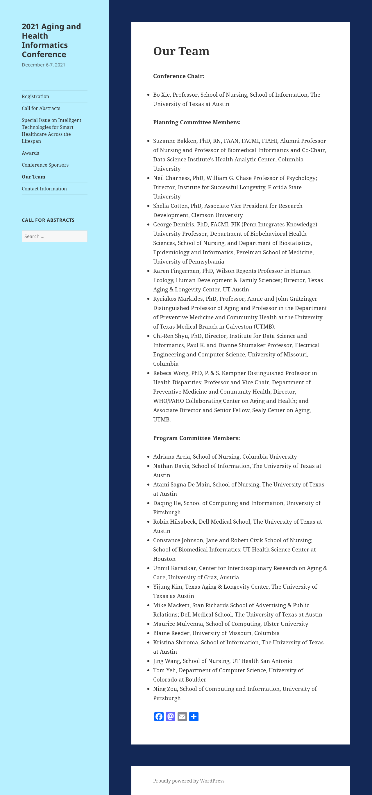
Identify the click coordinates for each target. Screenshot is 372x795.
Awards (30, 153)
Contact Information (44, 188)
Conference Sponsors (45, 165)
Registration (35, 96)
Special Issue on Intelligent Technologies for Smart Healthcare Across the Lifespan (51, 130)
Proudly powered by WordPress (188, 781)
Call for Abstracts (41, 108)
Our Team (33, 177)
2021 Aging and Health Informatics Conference (51, 40)
